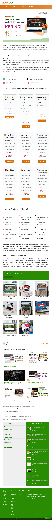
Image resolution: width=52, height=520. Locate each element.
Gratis (4, 500)
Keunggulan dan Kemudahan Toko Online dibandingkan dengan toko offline (18, 406)
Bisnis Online (7, 434)
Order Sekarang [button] (9, 117)
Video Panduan (7, 445)
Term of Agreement (36, 469)
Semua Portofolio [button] (8, 276)
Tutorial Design (7, 432)
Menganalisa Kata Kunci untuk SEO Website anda (13, 414)
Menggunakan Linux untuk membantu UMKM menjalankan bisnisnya (17, 416)
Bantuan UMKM (7, 439)
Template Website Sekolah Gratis (39, 434)
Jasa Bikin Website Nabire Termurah (36, 382)
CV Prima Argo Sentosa (10, 335)
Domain (4, 497)
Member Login (22, 492)
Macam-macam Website (37, 446)
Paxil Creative (26, 335)
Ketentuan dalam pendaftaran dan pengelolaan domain (14, 419)
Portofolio (5, 498)
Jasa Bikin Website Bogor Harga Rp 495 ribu (14, 399)
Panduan (6, 426)
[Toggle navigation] (49, 3)
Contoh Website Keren (37, 457)
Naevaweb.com (9, 518)
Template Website (8, 447)
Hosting (4, 495)
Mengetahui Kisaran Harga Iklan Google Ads (12, 411)
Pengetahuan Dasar (8, 429)
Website (4, 494)
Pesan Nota (42, 316)
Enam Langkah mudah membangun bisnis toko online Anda (15, 408)
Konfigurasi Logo (35, 475)
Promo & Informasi (44, 343)
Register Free (21, 494)
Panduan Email (7, 442)
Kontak (4, 501)
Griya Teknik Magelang (42, 296)
